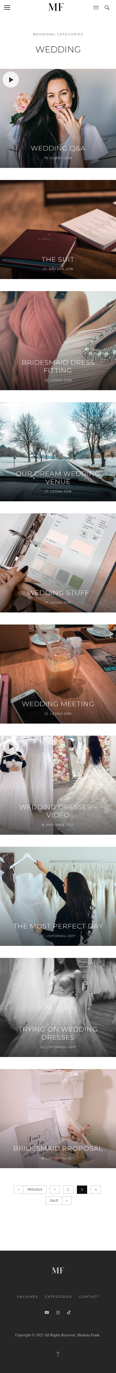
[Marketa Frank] (58, 1269)
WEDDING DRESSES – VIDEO (58, 811)
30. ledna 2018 (58, 380)
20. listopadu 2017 (58, 1047)
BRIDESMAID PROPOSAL (58, 1148)
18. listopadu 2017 (58, 1158)
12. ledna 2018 (58, 714)
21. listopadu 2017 (58, 936)
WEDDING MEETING (58, 704)
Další (54, 1200)
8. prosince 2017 (58, 825)
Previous (35, 1189)
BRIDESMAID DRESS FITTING (58, 366)
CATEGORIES (58, 1297)
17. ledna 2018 (58, 602)
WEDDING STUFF (58, 593)
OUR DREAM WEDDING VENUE (58, 477)
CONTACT (89, 1297)
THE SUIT (58, 259)
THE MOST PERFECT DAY (58, 926)
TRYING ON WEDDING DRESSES (58, 1033)
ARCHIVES (27, 1297)
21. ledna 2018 (58, 491)
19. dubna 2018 (58, 158)
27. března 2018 (58, 269)
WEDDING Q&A (58, 148)
